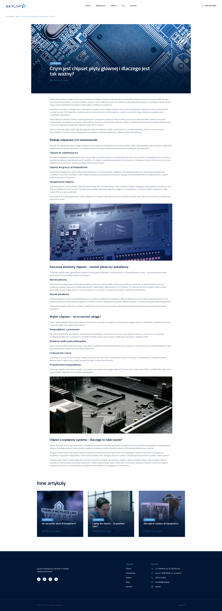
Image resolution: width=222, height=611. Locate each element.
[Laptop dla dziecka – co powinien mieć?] (111, 514)
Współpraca (101, 6)
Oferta (88, 6)
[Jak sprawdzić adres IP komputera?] (60, 514)
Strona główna (10, 16)
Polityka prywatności (56, 605)
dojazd (157, 586)
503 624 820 (210, 6)
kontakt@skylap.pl (162, 582)
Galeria (113, 6)
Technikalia (55, 63)
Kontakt (133, 6)
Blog (123, 6)
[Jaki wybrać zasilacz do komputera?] (162, 514)
